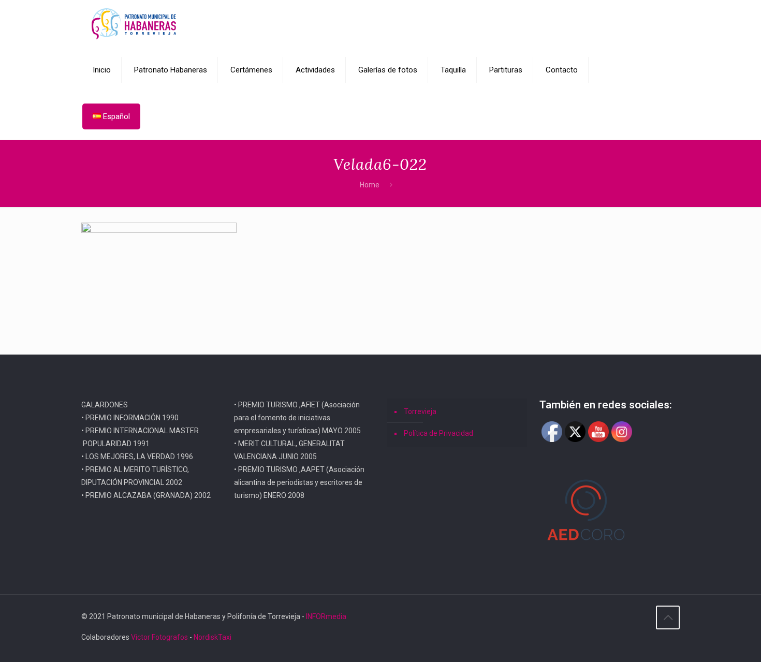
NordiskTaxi (212, 637)
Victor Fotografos (159, 637)
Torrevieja (420, 411)
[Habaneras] (134, 23)
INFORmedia (326, 616)
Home (369, 185)
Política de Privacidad (438, 433)
